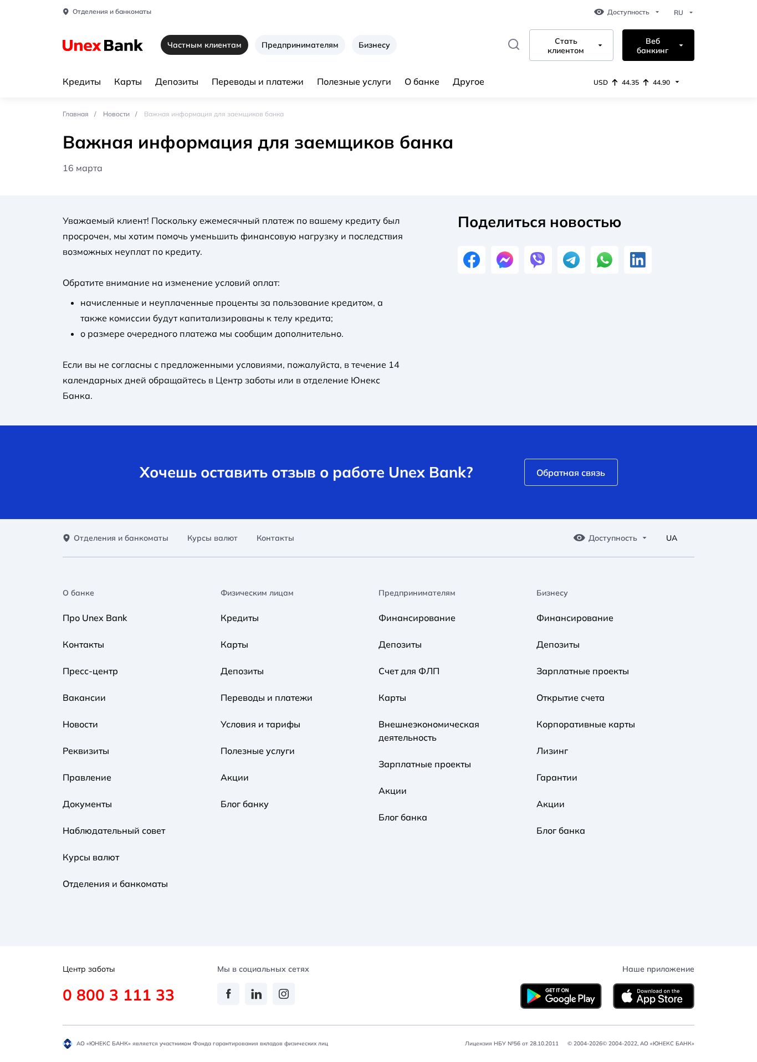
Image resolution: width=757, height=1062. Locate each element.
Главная (76, 114)
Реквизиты (86, 750)
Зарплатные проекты (424, 763)
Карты (128, 81)
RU (678, 13)
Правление (87, 777)
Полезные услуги (354, 81)
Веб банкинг (652, 46)
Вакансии (84, 697)
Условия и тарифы (260, 724)
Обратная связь (570, 472)
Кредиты (82, 81)
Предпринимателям (300, 45)
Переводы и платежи (258, 81)
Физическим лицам (257, 593)
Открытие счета (570, 697)
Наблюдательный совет (114, 830)
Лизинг (552, 750)
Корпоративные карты (585, 724)
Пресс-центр (90, 670)
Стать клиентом (566, 46)
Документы (87, 803)
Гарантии (556, 777)
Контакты (275, 538)
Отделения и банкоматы (112, 12)
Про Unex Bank (95, 617)
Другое (468, 81)
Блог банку (245, 803)
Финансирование (417, 617)
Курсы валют (212, 538)
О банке (422, 81)
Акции (235, 777)
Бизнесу (374, 45)
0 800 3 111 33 (119, 994)
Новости (116, 114)
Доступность (628, 12)
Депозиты (176, 81)
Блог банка (402, 817)
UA (671, 538)
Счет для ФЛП (408, 670)
